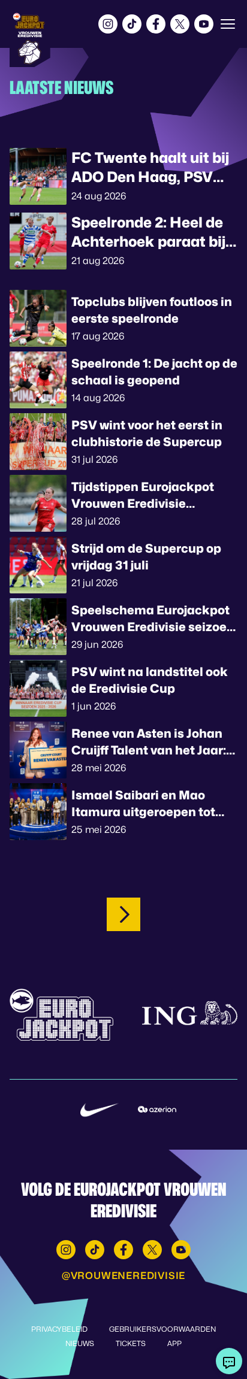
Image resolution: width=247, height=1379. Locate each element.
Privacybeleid (59, 1329)
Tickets (131, 1343)
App (174, 1343)
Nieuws (79, 1343)
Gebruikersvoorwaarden (162, 1329)
